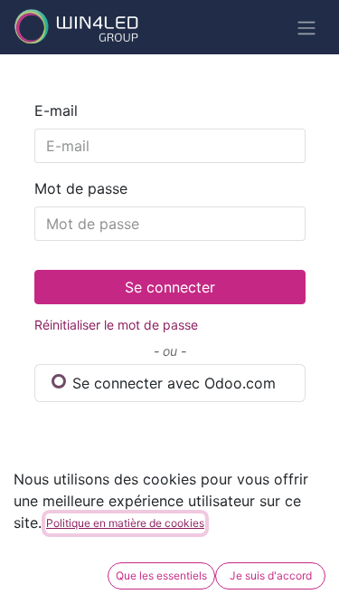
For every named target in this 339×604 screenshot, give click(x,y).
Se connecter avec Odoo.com (172, 383)
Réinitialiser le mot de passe (116, 324)
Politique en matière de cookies (125, 523)
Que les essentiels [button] (161, 575)
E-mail (56, 110)
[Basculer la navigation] (306, 27)
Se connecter (170, 287)
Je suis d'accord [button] (271, 575)
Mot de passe (80, 188)
